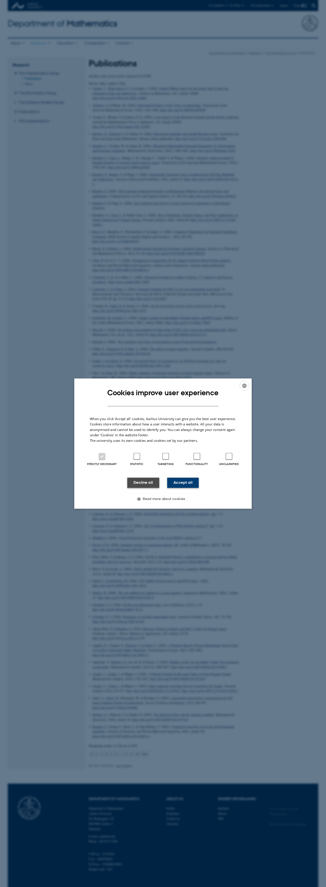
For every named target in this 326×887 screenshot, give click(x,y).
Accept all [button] (182, 482)
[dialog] (163, 443)
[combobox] (244, 385)
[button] (163, 499)
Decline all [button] (143, 482)
